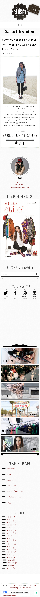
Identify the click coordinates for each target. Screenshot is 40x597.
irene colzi (11, 469)
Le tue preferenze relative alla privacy (17, 592)
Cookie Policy (13, 588)
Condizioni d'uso (25, 588)
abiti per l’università (15, 491)
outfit (9, 474)
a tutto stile (11, 486)
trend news (11, 480)
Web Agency (17, 585)
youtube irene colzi (14, 497)
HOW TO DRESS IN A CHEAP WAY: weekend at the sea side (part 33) (19, 45)
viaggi (9, 503)
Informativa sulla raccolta (9, 595)
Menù (20, 25)
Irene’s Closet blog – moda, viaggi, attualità (20, 11)
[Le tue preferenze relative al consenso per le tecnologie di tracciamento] (36, 593)
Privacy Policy (32, 585)
